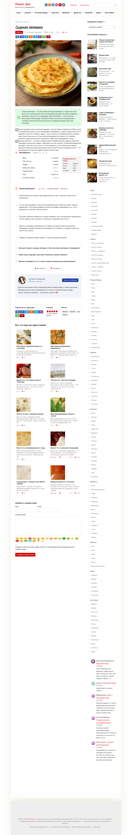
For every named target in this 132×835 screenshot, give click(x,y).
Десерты (77, 13)
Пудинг (93, 517)
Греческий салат (105, 69)
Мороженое (95, 505)
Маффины (94, 433)
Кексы (93, 425)
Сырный (93, 214)
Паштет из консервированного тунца (31, 448)
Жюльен (94, 400)
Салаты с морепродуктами (100, 263)
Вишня (93, 644)
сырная (64, 315)
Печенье (94, 441)
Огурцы (93, 632)
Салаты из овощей (97, 243)
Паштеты (94, 392)
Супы (18, 13)
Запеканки (94, 327)
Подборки (73, 5)
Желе (93, 486)
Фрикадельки (95, 347)
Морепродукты (96, 312)
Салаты (27, 13)
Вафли (93, 421)
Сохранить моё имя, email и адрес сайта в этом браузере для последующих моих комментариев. (44, 548)
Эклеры (93, 537)
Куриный (94, 202)
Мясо (93, 284)
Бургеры (94, 364)
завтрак (65, 311)
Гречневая (94, 591)
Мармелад (94, 501)
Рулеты (93, 465)
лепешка (72, 311)
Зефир (93, 493)
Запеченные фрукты (98, 490)
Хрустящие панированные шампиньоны (60, 347)
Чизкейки (94, 533)
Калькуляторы (84, 5)
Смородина (95, 640)
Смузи (93, 558)
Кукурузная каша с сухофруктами (106, 98)
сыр (78, 311)
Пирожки (94, 449)
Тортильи (94, 396)
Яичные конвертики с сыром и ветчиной (107, 41)
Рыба (93, 292)
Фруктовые (95, 275)
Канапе (93, 372)
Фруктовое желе (102, 664)
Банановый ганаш (109, 683)
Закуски (54, 13)
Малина (93, 636)
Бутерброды (95, 356)
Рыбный (93, 222)
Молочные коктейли (98, 566)
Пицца (93, 453)
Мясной (93, 198)
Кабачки (94, 616)
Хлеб (93, 473)
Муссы (93, 509)
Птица (93, 288)
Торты (93, 529)
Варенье (94, 604)
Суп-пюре (94, 210)
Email (39, 507)
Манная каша (104, 55)
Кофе (93, 550)
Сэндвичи (94, 380)
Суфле (93, 521)
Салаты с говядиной (98, 251)
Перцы (93, 624)
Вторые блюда (41, 13)
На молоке (94, 595)
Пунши (93, 562)
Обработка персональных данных (81, 827)
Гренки (93, 388)
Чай (92, 546)
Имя (16, 507)
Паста (93, 324)
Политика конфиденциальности (39, 827)
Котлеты (94, 339)
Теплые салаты (96, 271)
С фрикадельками (97, 226)
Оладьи (93, 437)
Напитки (88, 13)
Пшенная (94, 575)
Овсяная (94, 587)
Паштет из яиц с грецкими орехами (30, 414)
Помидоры (94, 628)
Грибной (94, 234)
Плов (93, 320)
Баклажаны (95, 620)
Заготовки (109, 13)
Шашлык (94, 331)
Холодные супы (96, 194)
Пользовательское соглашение (59, 827)
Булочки (94, 417)
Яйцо (93, 304)
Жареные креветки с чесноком (62, 482)
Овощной (94, 206)
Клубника (94, 648)
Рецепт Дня (22, 4)
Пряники (94, 461)
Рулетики (94, 404)
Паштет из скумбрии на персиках (107, 83)
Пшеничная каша (105, 161)
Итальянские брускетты (104, 174)
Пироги (93, 445)
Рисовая (94, 583)
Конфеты (94, 497)
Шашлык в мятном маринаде (106, 129)
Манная (93, 579)
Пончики (94, 457)
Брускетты (94, 360)
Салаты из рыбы (96, 259)
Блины (93, 413)
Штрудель (94, 477)
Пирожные (94, 513)
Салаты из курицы (97, 255)
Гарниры (94, 335)
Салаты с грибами (97, 267)
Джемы (93, 608)
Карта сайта (96, 827)
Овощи (93, 296)
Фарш (93, 316)
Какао (93, 554)
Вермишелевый (96, 230)
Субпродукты (95, 308)
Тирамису (94, 525)
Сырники (94, 469)
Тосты (93, 368)
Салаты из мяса (96, 247)
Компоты (94, 612)
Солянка (94, 218)
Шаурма (93, 384)
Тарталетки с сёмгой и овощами (63, 380)
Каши (98, 13)
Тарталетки (95, 376)
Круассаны (94, 429)
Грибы (93, 300)
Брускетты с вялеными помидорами (64, 448)
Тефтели (94, 343)
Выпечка (66, 13)
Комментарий (20, 515)
